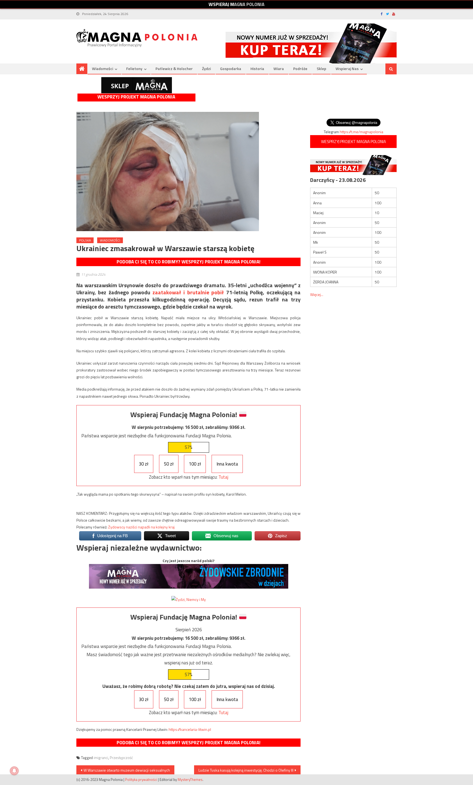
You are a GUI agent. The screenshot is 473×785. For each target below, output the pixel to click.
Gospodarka (230, 68)
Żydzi (206, 68)
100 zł (195, 463)
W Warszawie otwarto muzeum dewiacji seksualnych (126, 770)
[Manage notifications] (14, 770)
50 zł (169, 463)
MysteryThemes (190, 779)
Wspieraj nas (347, 68)
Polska (85, 240)
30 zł (143, 463)
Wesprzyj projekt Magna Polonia (136, 97)
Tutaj (223, 477)
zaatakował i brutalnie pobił (188, 292)
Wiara (278, 68)
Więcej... (316, 294)
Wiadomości (102, 68)
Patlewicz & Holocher (174, 68)
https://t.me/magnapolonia (361, 132)
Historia (257, 68)
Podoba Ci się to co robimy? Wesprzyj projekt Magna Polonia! (188, 261)
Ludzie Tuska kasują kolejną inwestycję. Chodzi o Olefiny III (245, 770)
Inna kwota (227, 463)
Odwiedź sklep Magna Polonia (136, 85)
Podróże (300, 68)
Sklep (321, 68)
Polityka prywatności (141, 779)
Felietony (134, 68)
